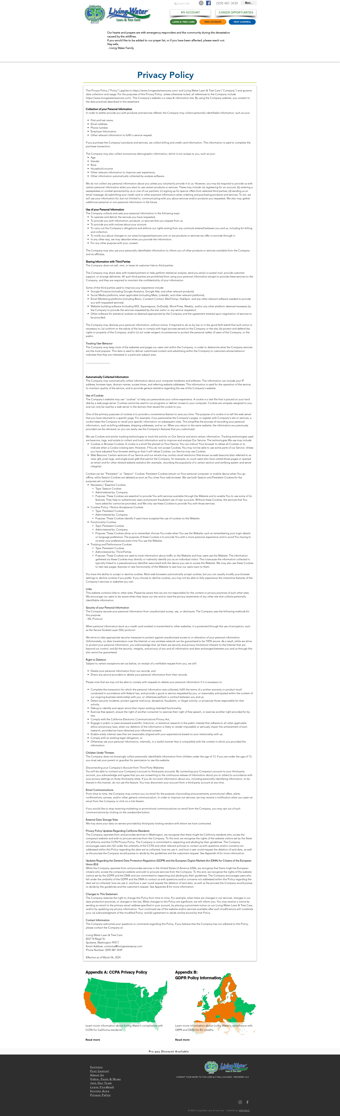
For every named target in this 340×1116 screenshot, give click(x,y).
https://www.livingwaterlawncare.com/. (109, 98)
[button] (99, 1091)
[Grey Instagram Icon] (240, 1102)
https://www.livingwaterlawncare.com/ (155, 90)
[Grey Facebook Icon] (247, 1102)
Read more (93, 1039)
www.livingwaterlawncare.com (150, 235)
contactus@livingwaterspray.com (123, 946)
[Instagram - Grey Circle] (201, 3)
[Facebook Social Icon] (208, 3)
